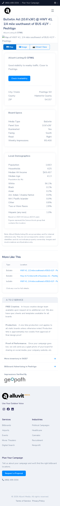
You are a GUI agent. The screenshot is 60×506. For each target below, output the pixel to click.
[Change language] (56, 3)
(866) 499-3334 (11, 3)
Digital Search (8, 445)
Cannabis (36, 435)
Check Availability (19, 78)
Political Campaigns (40, 425)
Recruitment (37, 440)
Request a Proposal (14, 473)
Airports (5, 430)
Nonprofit (36, 445)
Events (5, 435)
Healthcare (37, 430)
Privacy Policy (38, 501)
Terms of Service (23, 501)
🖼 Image (23, 47)
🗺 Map (9, 47)
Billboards (6, 425)
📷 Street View (40, 47)
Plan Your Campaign (30, 3)
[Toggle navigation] (53, 11)
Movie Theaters (9, 440)
